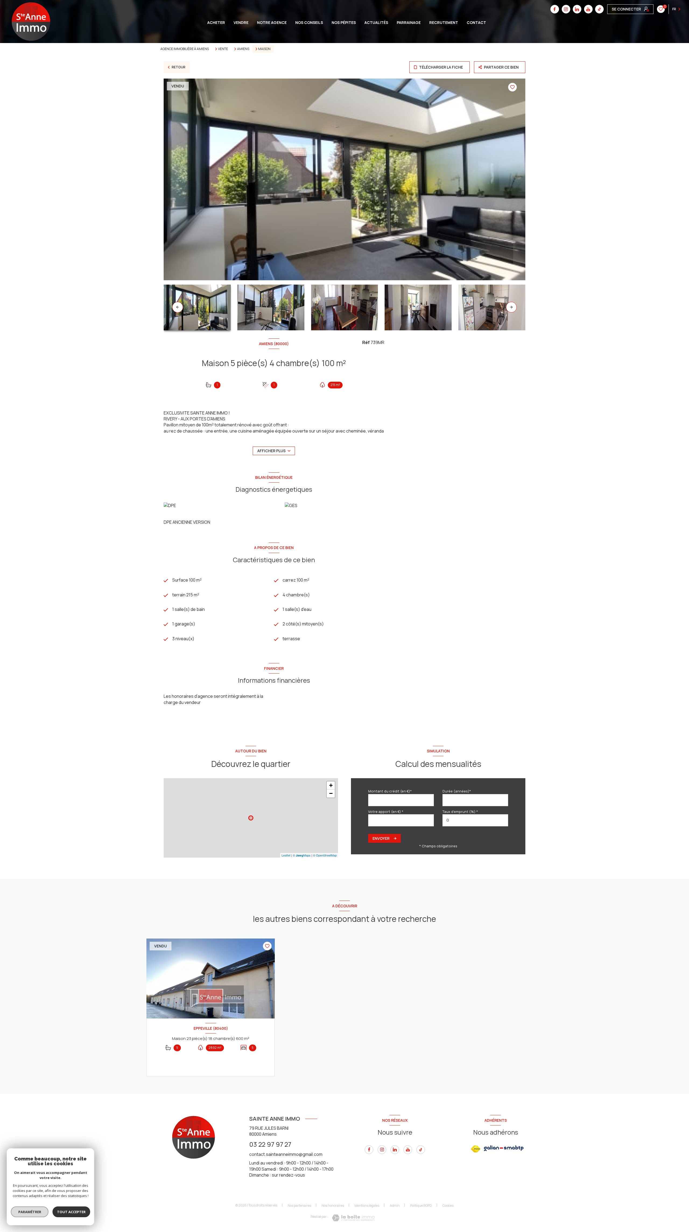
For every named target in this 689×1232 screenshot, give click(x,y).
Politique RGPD (421, 1205)
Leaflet (286, 855)
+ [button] (331, 785)
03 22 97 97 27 (270, 1144)
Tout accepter (71, 1211)
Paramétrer (29, 1211)
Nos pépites (344, 22)
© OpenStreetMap (325, 855)
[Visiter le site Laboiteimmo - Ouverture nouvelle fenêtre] (353, 1218)
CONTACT (476, 22)
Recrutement (443, 22)
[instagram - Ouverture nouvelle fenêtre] (566, 9)
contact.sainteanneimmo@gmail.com (285, 1154)
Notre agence (272, 22)
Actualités (376, 22)
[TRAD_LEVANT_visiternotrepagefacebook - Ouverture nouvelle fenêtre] (554, 9)
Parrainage (409, 22)
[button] (511, 307)
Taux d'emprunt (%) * (460, 811)
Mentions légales (366, 1205)
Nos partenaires (299, 1205)
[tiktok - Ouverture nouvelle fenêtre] (599, 9)
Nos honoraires (333, 1205)
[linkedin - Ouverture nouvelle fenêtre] (577, 9)
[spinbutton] (475, 820)
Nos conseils (309, 22)
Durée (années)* (456, 791)
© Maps (302, 855)
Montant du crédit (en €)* (390, 791)
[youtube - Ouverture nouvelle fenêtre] (588, 9)
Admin (395, 1205)
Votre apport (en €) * (385, 811)
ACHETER (216, 22)
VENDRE (241, 22)
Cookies (448, 1206)
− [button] (331, 793)
